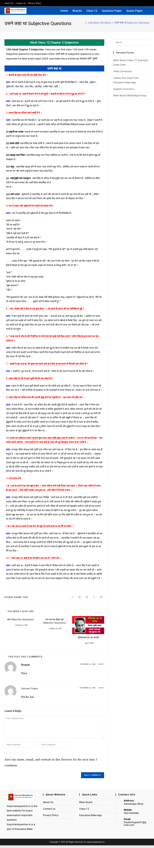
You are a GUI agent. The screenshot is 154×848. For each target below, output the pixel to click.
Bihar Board (85, 802)
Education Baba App (90, 815)
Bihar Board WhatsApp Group (129, 95)
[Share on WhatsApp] (72, 597)
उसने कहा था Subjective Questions (131, 22)
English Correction (123, 88)
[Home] (83, 22)
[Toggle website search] (148, 11)
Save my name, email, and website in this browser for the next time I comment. (51, 762)
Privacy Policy (35, 3)
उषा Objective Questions (20, 619)
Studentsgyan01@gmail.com (135, 823)
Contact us (21, 3)
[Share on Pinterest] (87, 597)
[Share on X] (94, 597)
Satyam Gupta (29, 688)
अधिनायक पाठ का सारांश (88, 637)
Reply (101, 664)
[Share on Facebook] (80, 597)
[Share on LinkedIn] (101, 597)
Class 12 (84, 808)
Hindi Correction (122, 71)
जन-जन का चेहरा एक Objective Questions (54, 621)
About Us (9, 3)
